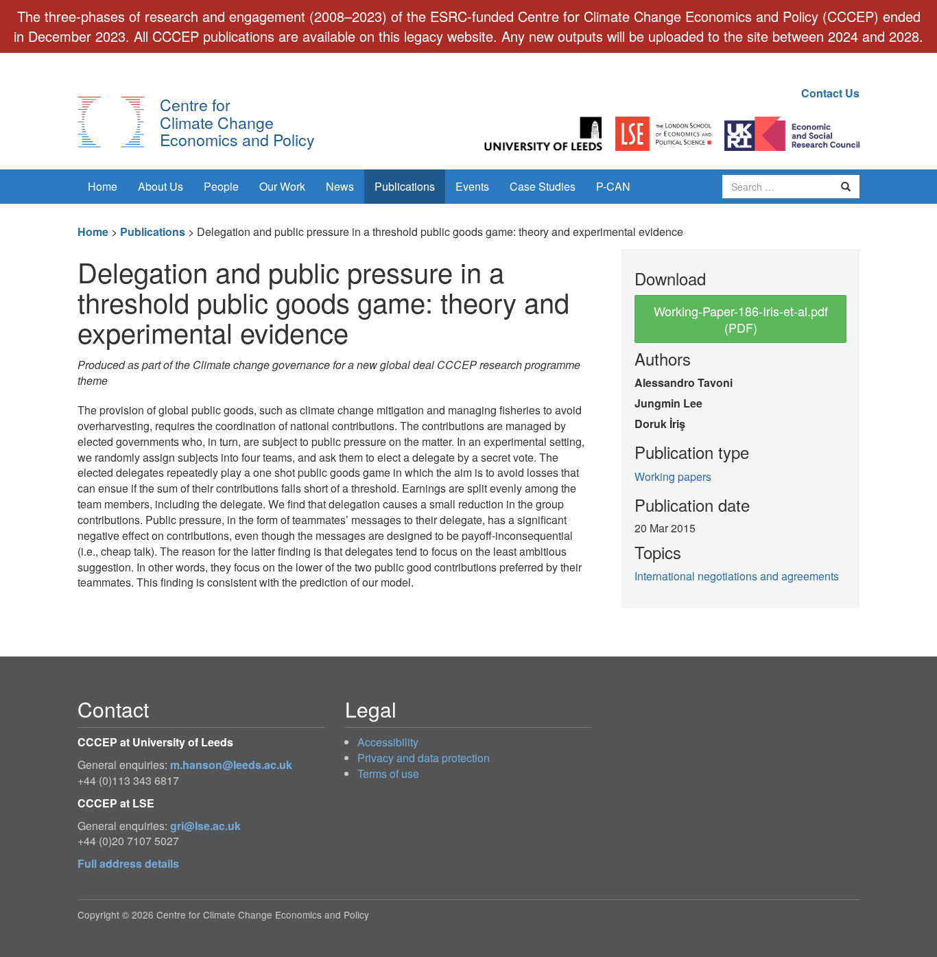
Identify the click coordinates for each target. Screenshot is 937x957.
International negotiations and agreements (736, 576)
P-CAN (613, 186)
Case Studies (543, 186)
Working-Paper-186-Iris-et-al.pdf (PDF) (741, 319)
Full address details (128, 863)
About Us (160, 186)
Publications (405, 186)
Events (472, 186)
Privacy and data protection (423, 758)
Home (102, 186)
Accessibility (387, 742)
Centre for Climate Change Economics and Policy (237, 122)
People (221, 186)
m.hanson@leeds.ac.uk (231, 764)
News (340, 186)
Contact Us (830, 93)
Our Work (282, 186)
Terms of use (388, 773)
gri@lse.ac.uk (205, 826)
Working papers (672, 476)
